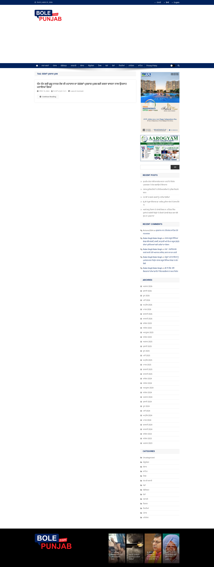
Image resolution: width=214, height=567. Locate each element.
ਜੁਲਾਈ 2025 (147, 346)
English (176, 2)
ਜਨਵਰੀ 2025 (147, 374)
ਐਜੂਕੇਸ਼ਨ (91, 66)
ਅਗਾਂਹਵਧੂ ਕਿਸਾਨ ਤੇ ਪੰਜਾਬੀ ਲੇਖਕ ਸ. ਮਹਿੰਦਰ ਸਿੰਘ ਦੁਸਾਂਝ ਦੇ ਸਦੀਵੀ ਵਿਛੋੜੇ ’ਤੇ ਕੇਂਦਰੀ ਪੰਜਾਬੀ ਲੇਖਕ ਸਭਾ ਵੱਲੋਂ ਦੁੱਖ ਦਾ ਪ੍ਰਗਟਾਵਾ (160, 213)
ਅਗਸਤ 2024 (147, 397)
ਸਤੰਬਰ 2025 (147, 337)
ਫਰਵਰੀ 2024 (147, 425)
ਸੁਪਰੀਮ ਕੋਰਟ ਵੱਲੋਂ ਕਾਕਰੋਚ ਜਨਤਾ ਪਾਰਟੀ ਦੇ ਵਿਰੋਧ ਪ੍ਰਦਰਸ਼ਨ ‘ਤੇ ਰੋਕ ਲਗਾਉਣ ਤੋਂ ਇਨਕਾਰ (159, 183)
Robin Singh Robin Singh (152, 238)
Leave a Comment (76, 91)
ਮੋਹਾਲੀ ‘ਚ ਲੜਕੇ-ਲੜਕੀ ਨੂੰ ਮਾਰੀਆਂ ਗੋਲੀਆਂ (156, 197)
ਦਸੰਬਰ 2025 (147, 323)
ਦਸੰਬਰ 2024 (147, 379)
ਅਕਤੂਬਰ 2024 (148, 388)
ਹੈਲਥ (99, 66)
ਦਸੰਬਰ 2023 (147, 434)
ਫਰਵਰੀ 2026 (147, 314)
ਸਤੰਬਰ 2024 (147, 393)
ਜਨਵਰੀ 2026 (147, 319)
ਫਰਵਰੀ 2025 (147, 369)
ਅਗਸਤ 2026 (147, 286)
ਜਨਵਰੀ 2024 (147, 429)
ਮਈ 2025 (146, 356)
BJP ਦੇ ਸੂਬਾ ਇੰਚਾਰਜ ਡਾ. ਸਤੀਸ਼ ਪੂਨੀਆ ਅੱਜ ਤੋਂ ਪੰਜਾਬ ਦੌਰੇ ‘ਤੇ (161, 203)
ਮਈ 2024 (146, 411)
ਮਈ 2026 (146, 300)
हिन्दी (167, 2)
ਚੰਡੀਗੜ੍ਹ (64, 66)
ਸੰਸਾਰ (82, 66)
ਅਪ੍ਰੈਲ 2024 (147, 415)
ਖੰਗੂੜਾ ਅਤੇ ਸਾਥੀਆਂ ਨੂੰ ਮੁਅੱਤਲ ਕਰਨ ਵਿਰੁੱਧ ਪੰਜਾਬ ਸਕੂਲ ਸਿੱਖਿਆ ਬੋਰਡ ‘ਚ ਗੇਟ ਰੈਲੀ (161, 260)
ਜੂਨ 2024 (146, 406)
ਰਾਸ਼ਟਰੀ (73, 66)
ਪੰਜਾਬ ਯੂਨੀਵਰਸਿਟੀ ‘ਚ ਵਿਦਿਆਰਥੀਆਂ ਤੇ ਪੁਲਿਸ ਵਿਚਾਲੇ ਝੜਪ (160, 191)
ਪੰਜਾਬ (55, 66)
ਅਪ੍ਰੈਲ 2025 (147, 360)
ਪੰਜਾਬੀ (159, 2)
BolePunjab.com (59, 91)
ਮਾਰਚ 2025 (147, 365)
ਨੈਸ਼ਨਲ (145, 504)
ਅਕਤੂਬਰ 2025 (148, 332)
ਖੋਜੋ (175, 167)
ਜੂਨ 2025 (146, 351)
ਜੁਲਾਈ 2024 (147, 402)
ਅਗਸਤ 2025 (147, 342)
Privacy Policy (152, 66)
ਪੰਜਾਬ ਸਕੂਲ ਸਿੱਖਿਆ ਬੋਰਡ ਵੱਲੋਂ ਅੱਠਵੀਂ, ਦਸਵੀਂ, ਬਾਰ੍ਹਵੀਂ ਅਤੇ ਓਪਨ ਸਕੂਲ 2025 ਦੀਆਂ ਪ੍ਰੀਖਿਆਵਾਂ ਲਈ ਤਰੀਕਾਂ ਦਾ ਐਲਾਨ (161, 241)
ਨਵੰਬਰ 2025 (147, 328)
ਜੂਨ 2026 (146, 296)
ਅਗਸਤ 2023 (147, 443)
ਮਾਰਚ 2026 (147, 309)
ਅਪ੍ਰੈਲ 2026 (147, 305)
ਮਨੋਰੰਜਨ (131, 66)
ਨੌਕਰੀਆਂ (122, 66)
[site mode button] (172, 65)
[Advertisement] (107, 44)
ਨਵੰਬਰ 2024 (147, 383)
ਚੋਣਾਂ (113, 66)
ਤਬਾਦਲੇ (145, 499)
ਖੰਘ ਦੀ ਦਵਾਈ (147, 481)
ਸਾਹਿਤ (140, 66)
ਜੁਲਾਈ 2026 (147, 291)
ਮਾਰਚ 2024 (147, 420)
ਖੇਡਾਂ (106, 66)
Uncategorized (149, 458)
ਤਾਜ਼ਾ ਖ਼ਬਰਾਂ (45, 66)
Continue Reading (49, 97)
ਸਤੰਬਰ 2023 (147, 439)
